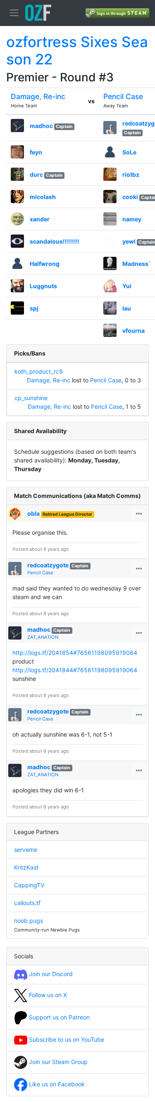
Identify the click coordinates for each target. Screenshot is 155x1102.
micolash (43, 196)
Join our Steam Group (57, 1061)
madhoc (41, 125)
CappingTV (29, 885)
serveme (25, 849)
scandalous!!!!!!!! (54, 241)
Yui (126, 285)
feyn (36, 152)
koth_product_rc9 (38, 371)
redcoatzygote (48, 565)
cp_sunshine (31, 397)
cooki (130, 196)
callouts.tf (27, 902)
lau (126, 308)
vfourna (133, 330)
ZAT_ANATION (42, 637)
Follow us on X (47, 994)
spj (34, 308)
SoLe (129, 152)
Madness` (136, 263)
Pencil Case (123, 96)
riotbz (130, 174)
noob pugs (28, 920)
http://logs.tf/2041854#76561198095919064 (74, 652)
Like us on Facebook (56, 1084)
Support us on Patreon (58, 1017)
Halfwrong (45, 263)
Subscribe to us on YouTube (65, 1039)
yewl (129, 241)
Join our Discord (50, 973)
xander (40, 219)
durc (36, 174)
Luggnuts (43, 285)
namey (131, 219)
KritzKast (26, 867)
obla (33, 513)
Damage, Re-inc (38, 96)
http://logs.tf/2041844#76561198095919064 (74, 669)
